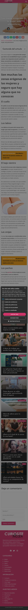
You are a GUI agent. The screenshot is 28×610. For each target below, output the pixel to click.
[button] (14, 321)
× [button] (24, 288)
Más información (22, 296)
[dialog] (14, 305)
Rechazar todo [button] (14, 318)
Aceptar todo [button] (14, 314)
